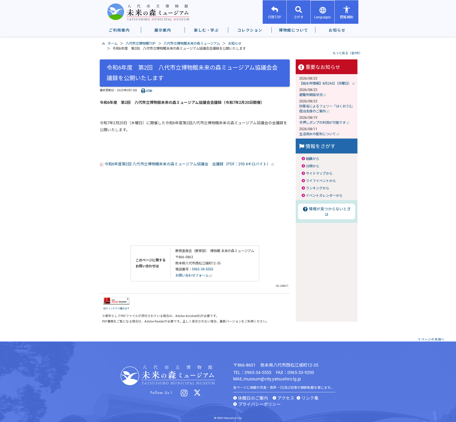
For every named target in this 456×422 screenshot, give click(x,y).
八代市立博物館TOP (141, 44)
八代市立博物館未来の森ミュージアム (192, 44)
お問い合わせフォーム (192, 275)
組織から (312, 159)
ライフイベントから (321, 181)
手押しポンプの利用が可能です (323, 123)
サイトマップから (319, 174)
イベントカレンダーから (324, 196)
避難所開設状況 (311, 95)
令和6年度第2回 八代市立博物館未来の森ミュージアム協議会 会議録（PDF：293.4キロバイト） (187, 164)
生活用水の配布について (318, 134)
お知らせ (234, 44)
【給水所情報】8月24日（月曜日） (325, 84)
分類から (312, 166)
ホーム (113, 44)
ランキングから (317, 188)
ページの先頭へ (433, 339)
